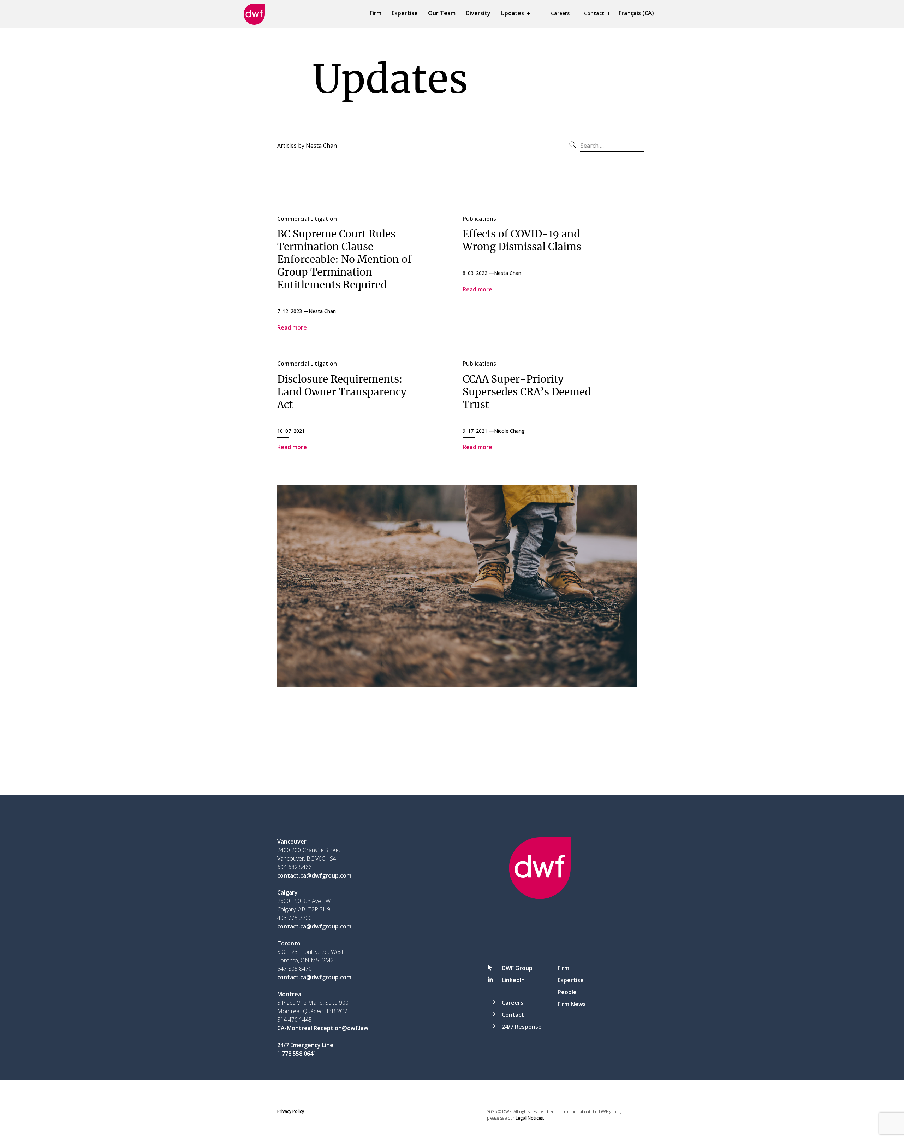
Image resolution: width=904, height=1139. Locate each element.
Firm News (572, 1004)
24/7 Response (522, 1027)
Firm (375, 13)
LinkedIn (513, 980)
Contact (594, 13)
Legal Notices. (530, 1118)
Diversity (478, 13)
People (567, 992)
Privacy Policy (290, 1111)
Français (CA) (636, 13)
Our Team (442, 13)
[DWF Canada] (254, 14)
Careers (560, 13)
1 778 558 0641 (296, 1053)
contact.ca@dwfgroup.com (314, 875)
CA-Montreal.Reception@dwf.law (322, 1028)
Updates (512, 13)
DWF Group (517, 968)
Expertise (405, 13)
